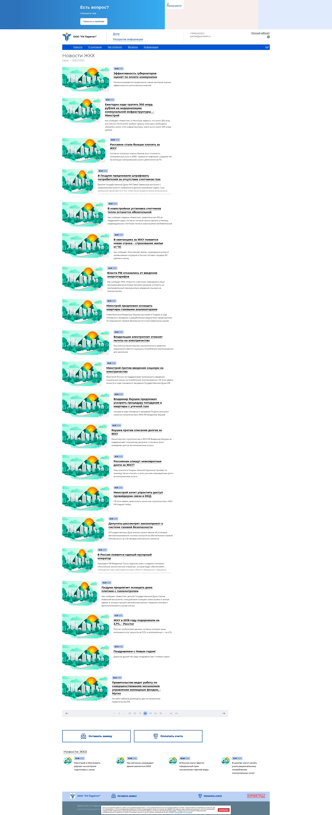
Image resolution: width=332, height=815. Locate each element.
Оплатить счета (213, 796)
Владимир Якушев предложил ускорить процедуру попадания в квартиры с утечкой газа (138, 403)
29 (130, 713)
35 (161, 713)
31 (140, 713)
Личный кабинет (260, 33)
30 (135, 713)
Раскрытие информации (128, 39)
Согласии (188, 812)
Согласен (223, 810)
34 (155, 713)
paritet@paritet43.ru (200, 36)
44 (171, 713)
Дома (116, 33)
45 (176, 713)
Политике (178, 812)
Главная (65, 60)
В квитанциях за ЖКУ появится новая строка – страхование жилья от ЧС (138, 243)
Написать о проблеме (93, 21)
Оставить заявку (127, 796)
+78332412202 (197, 33)
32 (145, 713)
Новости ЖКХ (75, 752)
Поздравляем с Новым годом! (134, 651)
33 (150, 713)
